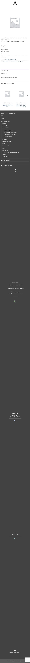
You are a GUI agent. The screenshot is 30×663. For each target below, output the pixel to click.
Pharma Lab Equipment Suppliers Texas (11, 152)
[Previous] (1, 98)
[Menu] (2, 2)
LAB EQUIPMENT (9, 38)
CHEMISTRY (17, 38)
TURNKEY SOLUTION (7, 165)
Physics (4, 154)
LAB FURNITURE (5, 160)
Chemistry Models (8, 136)
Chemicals (4, 125)
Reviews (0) (4, 73)
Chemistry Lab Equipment (10, 134)
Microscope (5, 150)
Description (4, 70)
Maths (3, 148)
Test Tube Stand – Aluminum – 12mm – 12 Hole (7, 105)
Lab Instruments (6, 143)
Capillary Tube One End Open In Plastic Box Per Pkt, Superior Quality (21, 105)
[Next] (27, 98)
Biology (4, 123)
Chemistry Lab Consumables (10, 132)
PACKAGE (3, 163)
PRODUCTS (5, 156)
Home (2, 38)
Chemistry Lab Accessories (10, 59)
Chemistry (4, 139)
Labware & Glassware (7, 146)
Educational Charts (6, 141)
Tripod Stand (20, 61)
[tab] (15, 70)
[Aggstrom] (15, 2)
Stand (16, 61)
